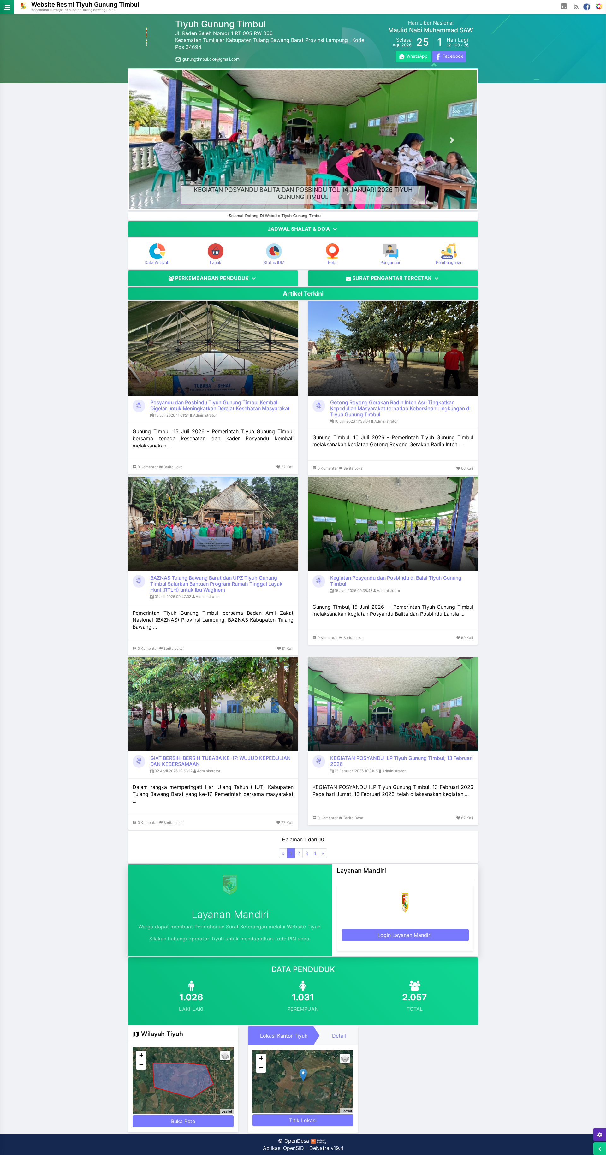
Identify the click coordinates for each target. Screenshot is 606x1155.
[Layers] (225, 1055)
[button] (564, 7)
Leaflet (227, 1111)
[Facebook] (587, 6)
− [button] (141, 1065)
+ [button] (141, 1055)
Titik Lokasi (303, 1120)
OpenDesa (296, 1141)
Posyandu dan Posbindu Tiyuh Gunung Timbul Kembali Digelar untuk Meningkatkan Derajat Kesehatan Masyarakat (220, 406)
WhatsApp (416, 56)
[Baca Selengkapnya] (213, 348)
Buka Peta (183, 1121)
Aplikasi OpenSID (283, 1148)
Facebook (452, 56)
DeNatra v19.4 (326, 1148)
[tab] (284, 1035)
